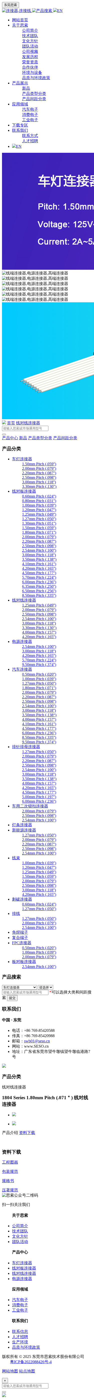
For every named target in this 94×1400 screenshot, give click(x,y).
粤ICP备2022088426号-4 (31, 1362)
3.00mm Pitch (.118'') (39, 482)
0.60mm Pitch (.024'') (39, 496)
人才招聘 (30, 141)
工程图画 (10, 1162)
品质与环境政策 (36, 78)
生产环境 (20, 1342)
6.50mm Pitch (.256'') (39, 591)
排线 (16, 913)
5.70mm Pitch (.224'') (39, 577)
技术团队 (30, 36)
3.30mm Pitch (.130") (39, 486)
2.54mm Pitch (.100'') (39, 550)
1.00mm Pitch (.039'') (39, 505)
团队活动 (30, 46)
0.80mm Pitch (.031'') (39, 501)
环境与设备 (32, 72)
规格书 (8, 1181)
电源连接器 (22, 641)
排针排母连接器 (26, 747)
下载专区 (20, 125)
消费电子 (30, 114)
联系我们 (20, 130)
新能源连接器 (24, 830)
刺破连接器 (22, 899)
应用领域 (20, 104)
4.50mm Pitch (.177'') (39, 573)
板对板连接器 (24, 961)
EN (60, 11)
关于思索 (20, 25)
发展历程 (30, 57)
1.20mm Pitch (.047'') (39, 510)
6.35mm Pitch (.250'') (39, 586)
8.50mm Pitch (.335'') (39, 595)
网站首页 (20, 20)
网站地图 (10, 1371)
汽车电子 (30, 109)
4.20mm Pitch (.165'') (39, 568)
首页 (11, 423)
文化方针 (30, 41)
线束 (16, 858)
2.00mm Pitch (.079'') (39, 468)
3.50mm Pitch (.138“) (39, 559)
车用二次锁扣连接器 (30, 806)
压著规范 (10, 1190)
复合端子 (20, 937)
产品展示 (20, 83)
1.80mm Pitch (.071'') (39, 532)
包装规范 (10, 1171)
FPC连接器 (21, 943)
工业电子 (30, 120)
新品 (26, 88)
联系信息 (20, 1331)
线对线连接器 (28, 423)
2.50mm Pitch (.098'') (39, 477)
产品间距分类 (34, 99)
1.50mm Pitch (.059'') (39, 464)
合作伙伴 (30, 67)
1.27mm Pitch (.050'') (39, 519)
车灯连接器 (22, 459)
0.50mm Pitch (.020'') (39, 674)
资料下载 (27, 1133)
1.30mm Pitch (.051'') (39, 523)
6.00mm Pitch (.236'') (39, 582)
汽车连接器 (22, 669)
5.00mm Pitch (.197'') (39, 797)
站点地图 (27, 1371)
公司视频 (30, 51)
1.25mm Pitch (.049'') (39, 514)
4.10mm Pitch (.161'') (39, 564)
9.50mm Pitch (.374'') (39, 664)
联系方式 (30, 135)
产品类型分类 (34, 93)
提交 (12, 998)
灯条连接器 (22, 825)
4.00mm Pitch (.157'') (39, 632)
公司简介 (30, 30)
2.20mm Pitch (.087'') (39, 473)
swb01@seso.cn (37, 1041)
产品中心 (10, 438)
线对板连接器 (24, 491)
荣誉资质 (30, 62)
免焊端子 (20, 932)
